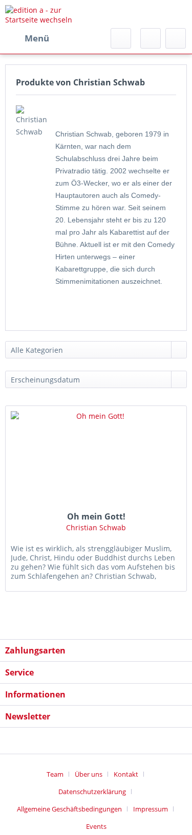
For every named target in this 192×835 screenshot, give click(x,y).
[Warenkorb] (175, 38)
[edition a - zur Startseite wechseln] (50, 14)
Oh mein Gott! (96, 516)
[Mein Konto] (150, 38)
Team (55, 774)
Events (96, 826)
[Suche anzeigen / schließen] (121, 38)
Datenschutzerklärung (92, 791)
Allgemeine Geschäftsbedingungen (69, 809)
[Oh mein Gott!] (96, 457)
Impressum (150, 809)
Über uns (88, 774)
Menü (37, 38)
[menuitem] (27, 38)
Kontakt (126, 774)
